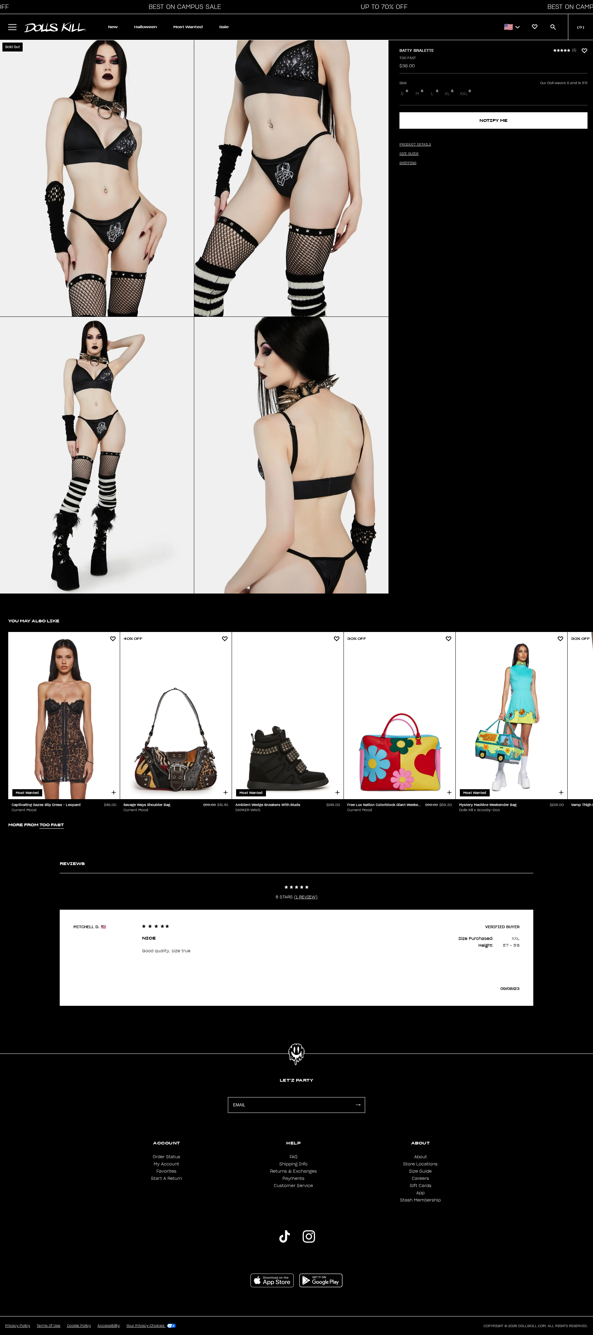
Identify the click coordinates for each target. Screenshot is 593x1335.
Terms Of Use (48, 1325)
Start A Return (166, 1178)
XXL (464, 94)
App (420, 1193)
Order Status (166, 1157)
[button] (183, 6)
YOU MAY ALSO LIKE (33, 620)
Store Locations (420, 1164)
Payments (293, 1178)
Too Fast (407, 58)
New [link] (113, 27)
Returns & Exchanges (293, 1171)
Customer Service (293, 1186)
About (420, 1157)
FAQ (294, 1157)
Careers (420, 1178)
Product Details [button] (415, 144)
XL (447, 94)
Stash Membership (420, 1200)
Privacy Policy (17, 1325)
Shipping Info (293, 1164)
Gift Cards (420, 1186)
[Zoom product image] (97, 178)
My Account (166, 1164)
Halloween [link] (145, 27)
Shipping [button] (407, 163)
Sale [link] (224, 27)
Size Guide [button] (409, 154)
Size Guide (420, 1171)
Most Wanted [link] (188, 27)
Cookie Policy (79, 1325)
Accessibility (108, 1325)
